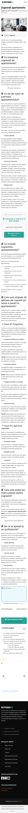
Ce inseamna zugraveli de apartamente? (14, 633)
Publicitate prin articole (11, 759)
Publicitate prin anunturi (11, 756)
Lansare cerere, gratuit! (14, 235)
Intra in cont (4, 790)
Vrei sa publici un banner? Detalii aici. (10, 691)
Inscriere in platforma (7, 788)
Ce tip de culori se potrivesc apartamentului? (11, 636)
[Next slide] (24, 676)
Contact (7, 753)
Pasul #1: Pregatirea (14, 645)
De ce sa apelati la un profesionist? (13, 653)
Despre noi (7, 749)
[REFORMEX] (14, 663)
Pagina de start (5, 11)
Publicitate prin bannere (11, 763)
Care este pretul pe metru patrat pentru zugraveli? (14, 650)
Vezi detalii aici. (21, 603)
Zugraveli (14, 11)
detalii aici (12, 811)
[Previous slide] (3, 676)
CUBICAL (20, 801)
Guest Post (8, 766)
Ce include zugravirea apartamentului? (14, 639)
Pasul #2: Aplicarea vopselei (16, 647)
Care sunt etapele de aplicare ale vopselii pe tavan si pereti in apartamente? (15, 642)
